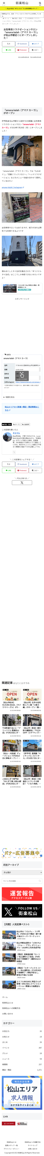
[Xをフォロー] (14, 452)
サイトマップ (32, 1145)
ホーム (5, 997)
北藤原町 (26, 424)
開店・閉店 (7, 424)
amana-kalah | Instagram (12, 187)
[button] (35, 50)
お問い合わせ (7, 1013)
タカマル (16, 433)
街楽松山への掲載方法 (11, 1008)
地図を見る (10, 397)
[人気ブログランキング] (22, 1123)
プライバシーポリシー (11, 1149)
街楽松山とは (7, 1002)
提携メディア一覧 (11, 1145)
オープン (17, 424)
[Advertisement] (22, 82)
